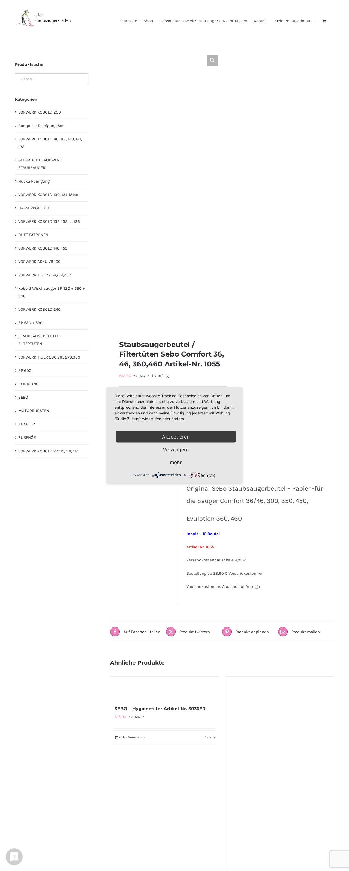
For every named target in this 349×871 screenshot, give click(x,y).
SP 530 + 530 (30, 322)
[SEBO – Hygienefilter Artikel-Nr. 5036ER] (164, 688)
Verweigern (176, 449)
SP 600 (24, 370)
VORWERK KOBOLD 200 (39, 112)
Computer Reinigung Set (41, 125)
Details (209, 737)
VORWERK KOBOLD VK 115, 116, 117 (48, 451)
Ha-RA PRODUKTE (34, 208)
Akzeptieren (176, 437)
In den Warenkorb (131, 737)
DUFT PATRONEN (33, 234)
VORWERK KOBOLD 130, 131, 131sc (48, 194)
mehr (176, 462)
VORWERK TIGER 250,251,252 (44, 274)
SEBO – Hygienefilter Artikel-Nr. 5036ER (160, 708)
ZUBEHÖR (27, 437)
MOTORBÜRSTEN (33, 410)
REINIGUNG (28, 383)
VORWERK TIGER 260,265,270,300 (49, 357)
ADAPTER (26, 424)
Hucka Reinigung (34, 181)
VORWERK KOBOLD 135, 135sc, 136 (49, 221)
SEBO (23, 397)
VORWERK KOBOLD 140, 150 (42, 248)
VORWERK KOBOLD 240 (39, 309)
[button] (212, 60)
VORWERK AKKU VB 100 (39, 261)
